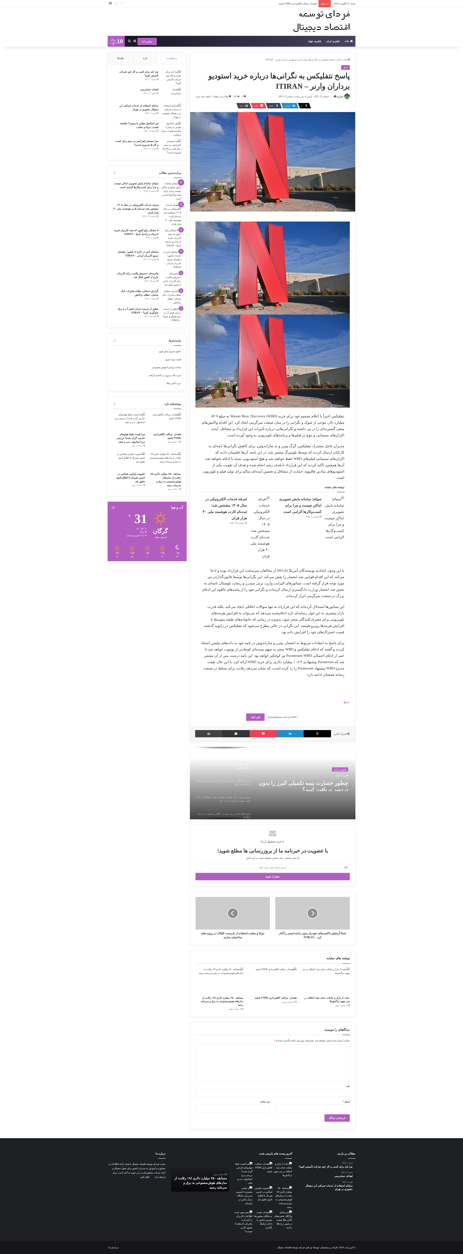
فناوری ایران (333, 41)
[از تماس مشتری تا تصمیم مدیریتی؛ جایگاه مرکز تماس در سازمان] (243, 1195)
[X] (317, 733)
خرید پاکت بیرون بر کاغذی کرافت (164, 375)
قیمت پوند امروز (173, 359)
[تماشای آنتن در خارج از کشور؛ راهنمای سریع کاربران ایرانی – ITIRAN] (171, 259)
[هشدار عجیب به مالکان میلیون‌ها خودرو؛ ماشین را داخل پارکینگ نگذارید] (263, 1219)
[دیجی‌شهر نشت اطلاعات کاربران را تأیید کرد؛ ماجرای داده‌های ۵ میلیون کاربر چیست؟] (243, 1221)
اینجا (152, 1177)
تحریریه (340, 96)
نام (347, 1086)
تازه (145, 58)
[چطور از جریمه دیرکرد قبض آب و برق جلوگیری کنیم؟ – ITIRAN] (171, 314)
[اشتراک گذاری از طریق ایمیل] (236, 733)
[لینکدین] (290, 733)
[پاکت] (263, 733)
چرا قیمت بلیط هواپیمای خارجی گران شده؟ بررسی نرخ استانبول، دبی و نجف (279, 3)
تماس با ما (147, 41)
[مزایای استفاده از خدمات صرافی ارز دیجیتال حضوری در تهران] (171, 111)
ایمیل (346, 1101)
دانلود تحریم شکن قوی (170, 351)
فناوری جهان (314, 41)
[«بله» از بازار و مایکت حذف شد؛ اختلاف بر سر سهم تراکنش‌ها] (326, 980)
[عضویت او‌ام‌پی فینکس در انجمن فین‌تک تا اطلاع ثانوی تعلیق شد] (129, 461)
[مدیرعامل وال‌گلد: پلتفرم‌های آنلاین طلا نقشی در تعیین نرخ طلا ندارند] (283, 1219)
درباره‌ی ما (114, 1247)
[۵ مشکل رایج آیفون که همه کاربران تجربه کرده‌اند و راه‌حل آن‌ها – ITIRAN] (171, 237)
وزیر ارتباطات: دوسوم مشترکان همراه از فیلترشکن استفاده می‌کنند (305, 784)
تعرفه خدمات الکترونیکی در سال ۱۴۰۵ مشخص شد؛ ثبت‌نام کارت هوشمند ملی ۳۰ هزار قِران (135, 209)
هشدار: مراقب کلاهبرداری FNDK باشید (276, 997)
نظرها (120, 58)
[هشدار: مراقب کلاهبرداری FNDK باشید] (272, 980)
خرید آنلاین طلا (174, 383)
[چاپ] (208, 733)
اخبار (338, 59)
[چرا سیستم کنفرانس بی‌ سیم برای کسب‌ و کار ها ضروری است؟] (171, 146)
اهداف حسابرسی (149, 89)
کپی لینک (255, 717)
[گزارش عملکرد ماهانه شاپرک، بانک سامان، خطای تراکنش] (171, 296)
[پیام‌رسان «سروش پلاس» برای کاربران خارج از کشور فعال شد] (171, 279)
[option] (272, 783)
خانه (347, 41)
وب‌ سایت (264, 1101)
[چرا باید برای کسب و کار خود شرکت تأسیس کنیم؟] (171, 77)
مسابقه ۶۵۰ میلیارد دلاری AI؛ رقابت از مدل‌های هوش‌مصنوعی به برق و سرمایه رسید (222, 1001)
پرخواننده (171, 58)
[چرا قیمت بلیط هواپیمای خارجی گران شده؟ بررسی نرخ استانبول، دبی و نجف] (129, 422)
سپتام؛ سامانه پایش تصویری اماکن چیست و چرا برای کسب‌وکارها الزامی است (300, 505)
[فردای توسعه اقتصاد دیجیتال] (322, 21)
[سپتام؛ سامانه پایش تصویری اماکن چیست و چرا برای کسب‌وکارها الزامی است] (334, 518)
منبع (347, 702)
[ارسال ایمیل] (335, 96)
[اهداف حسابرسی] (171, 94)
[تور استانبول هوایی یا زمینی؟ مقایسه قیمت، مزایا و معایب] (171, 129)
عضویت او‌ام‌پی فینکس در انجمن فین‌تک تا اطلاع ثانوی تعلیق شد (130, 478)
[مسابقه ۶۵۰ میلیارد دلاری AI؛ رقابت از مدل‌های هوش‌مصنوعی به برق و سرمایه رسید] (219, 980)
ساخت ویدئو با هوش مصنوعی (166, 367)
